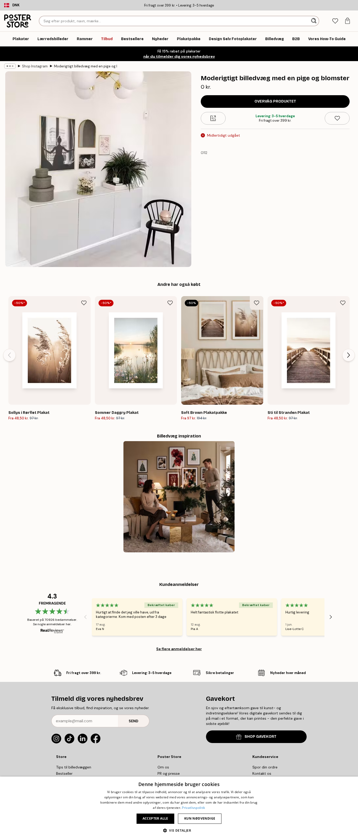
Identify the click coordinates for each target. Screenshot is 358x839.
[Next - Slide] (348, 355)
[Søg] (314, 21)
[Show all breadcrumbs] (10, 66)
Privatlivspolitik (193, 807)
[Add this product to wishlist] (337, 118)
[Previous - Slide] (9, 355)
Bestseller (64, 773)
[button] (179, 830)
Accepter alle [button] (155, 818)
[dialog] (179, 808)
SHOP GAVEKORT (260, 736)
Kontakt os (261, 773)
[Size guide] (213, 118)
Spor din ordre (265, 767)
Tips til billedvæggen (73, 767)
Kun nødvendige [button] (199, 818)
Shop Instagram (35, 66)
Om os (163, 767)
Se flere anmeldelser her (179, 648)
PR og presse (169, 773)
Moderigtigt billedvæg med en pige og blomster (85, 66)
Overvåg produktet (275, 101)
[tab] (335, 21)
